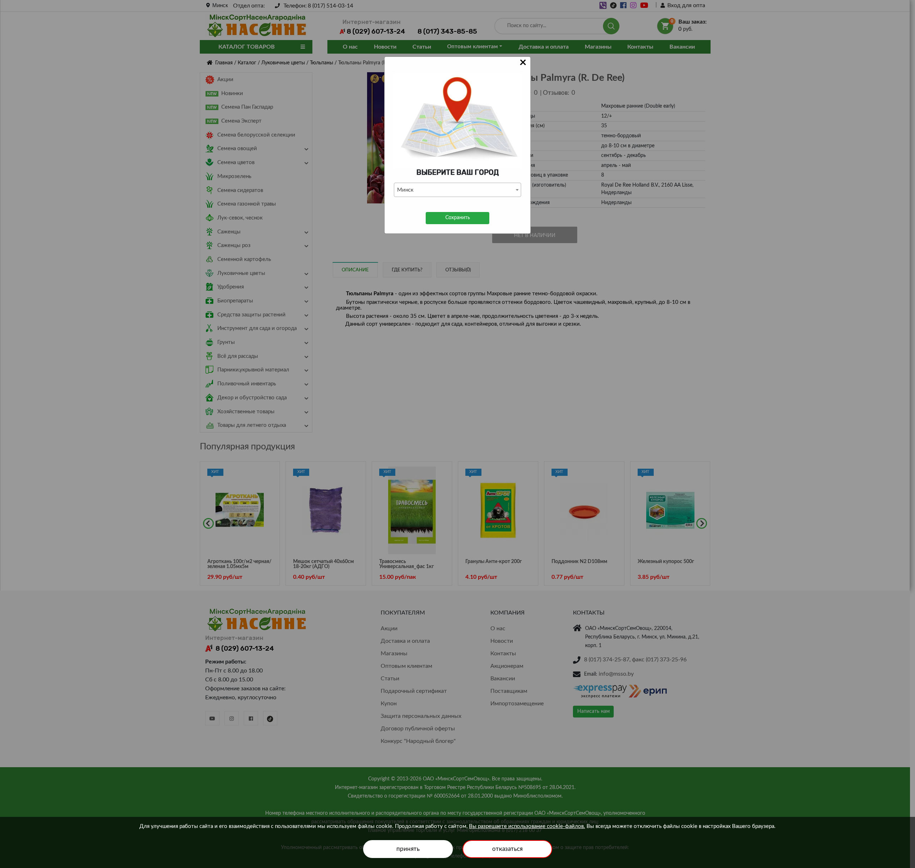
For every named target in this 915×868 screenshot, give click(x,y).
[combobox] (457, 190)
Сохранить (457, 217)
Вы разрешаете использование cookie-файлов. (527, 826)
